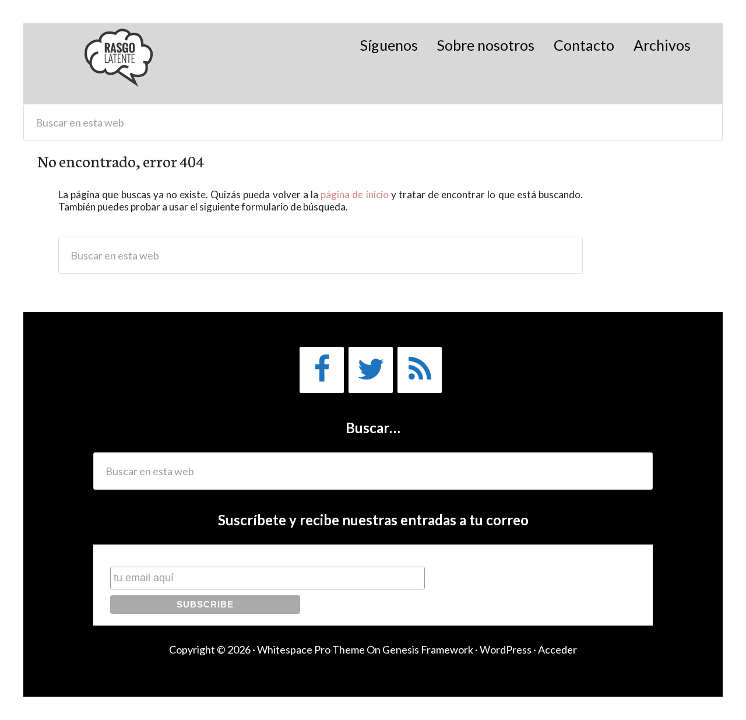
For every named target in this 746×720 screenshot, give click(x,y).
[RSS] (419, 370)
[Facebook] (322, 370)
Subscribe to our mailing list (172, 555)
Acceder (557, 649)
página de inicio (354, 194)
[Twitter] (371, 370)
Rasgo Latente (119, 63)
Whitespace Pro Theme (311, 649)
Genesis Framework (427, 649)
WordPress (506, 649)
